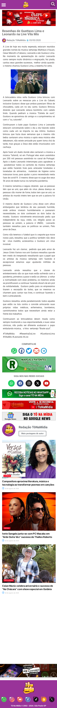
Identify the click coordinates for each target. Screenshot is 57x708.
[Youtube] (46, 383)
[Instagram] (29, 383)
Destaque (8, 580)
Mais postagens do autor (32, 433)
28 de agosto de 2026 (12, 488)
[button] (3, 4)
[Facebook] (20, 383)
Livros (7, 476)
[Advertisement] (28, 630)
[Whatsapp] (11, 383)
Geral (7, 528)
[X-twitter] (37, 383)
